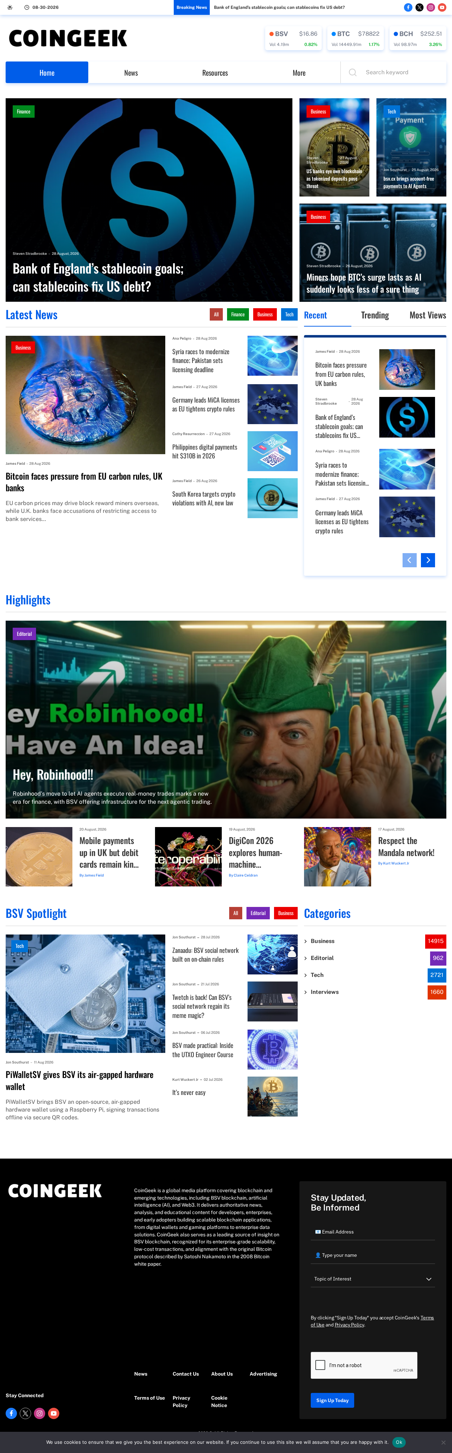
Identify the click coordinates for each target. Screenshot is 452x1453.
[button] (410, 560)
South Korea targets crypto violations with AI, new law (204, 499)
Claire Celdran (246, 875)
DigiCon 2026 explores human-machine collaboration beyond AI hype (255, 852)
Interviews (325, 992)
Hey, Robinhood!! (53, 774)
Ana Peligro (181, 338)
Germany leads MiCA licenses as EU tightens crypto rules (206, 405)
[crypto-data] (293, 38)
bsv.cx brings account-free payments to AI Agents (408, 182)
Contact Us (186, 1374)
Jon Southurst (395, 170)
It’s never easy (189, 1092)
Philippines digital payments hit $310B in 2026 (204, 452)
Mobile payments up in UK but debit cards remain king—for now (108, 852)
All (216, 314)
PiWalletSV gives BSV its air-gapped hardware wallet (80, 1080)
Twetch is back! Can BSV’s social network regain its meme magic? (202, 1006)
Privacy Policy (181, 1401)
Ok (399, 1442)
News (131, 72)
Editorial (24, 633)
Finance (23, 111)
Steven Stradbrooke (30, 253)
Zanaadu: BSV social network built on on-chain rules (205, 955)
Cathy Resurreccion (188, 434)
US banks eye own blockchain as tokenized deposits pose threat (334, 178)
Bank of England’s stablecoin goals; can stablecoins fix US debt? (279, 7)
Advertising (263, 1374)
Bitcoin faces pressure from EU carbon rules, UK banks (84, 482)
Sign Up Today (332, 1400)
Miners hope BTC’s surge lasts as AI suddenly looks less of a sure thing (364, 283)
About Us (222, 1374)
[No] (443, 1442)
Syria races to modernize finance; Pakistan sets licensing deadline (201, 360)
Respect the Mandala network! (406, 846)
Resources (215, 72)
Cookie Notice (219, 1401)
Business (318, 111)
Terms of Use (149, 1398)
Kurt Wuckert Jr (396, 863)
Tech (392, 111)
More (299, 72)
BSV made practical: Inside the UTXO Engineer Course (202, 1050)
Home (47, 72)
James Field (15, 463)
